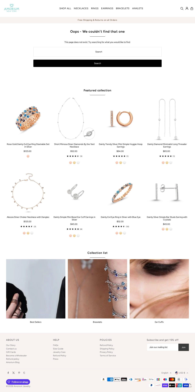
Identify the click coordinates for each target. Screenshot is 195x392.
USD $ (182, 373)
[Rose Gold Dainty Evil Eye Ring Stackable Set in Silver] (28, 119)
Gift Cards (11, 352)
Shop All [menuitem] (65, 8)
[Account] (187, 8)
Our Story (10, 345)
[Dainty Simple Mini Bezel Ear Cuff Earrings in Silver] (74, 192)
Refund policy (12, 359)
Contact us (11, 348)
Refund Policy (59, 355)
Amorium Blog (13, 362)
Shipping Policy (107, 348)
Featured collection (97, 90)
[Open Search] (182, 8)
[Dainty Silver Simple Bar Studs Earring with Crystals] (167, 192)
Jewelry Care (59, 352)
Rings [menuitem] (95, 8)
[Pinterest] (19, 373)
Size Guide (58, 348)
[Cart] (192, 8)
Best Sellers (35, 322)
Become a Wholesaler (16, 355)
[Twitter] (13, 373)
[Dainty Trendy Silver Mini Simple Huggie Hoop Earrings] (121, 119)
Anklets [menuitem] (137, 8)
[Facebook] (8, 373)
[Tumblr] (24, 373)
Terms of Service (108, 355)
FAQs (55, 345)
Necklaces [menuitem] (81, 8)
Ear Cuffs (159, 322)
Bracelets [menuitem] (122, 8)
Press (55, 359)
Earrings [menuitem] (107, 8)
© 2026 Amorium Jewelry (18, 386)
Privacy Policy (106, 352)
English (164, 373)
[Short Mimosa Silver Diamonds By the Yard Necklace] (74, 119)
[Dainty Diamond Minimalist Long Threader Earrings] (167, 119)
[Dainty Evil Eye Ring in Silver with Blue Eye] (121, 192)
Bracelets (97, 322)
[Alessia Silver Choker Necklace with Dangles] (28, 192)
